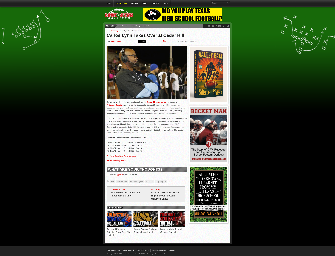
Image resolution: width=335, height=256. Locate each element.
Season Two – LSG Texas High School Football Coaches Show (165, 195)
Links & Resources (159, 250)
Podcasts (155, 3)
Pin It (165, 41)
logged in (119, 174)
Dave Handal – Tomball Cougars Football (133, 26)
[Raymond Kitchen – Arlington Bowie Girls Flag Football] (119, 227)
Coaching (114, 31)
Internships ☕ (129, 250)
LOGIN (166, 3)
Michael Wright (116, 42)
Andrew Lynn (122, 182)
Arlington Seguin (114, 105)
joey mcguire (161, 182)
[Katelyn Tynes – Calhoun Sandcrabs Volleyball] (145, 227)
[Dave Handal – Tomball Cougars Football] (172, 227)
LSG (108, 31)
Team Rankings (143, 250)
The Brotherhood (113, 250)
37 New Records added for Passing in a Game (125, 194)
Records (134, 3)
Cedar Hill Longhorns (156, 102)
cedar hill (149, 182)
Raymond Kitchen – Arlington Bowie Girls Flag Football (119, 232)
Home (109, 3)
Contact (172, 250)
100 (112, 182)
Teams (144, 3)
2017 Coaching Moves (116, 161)
